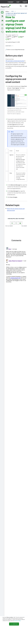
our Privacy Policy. (17, 620)
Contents (8, 45)
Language (10, 2)
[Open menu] (26, 6)
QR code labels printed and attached (15, 61)
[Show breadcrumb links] (12, 11)
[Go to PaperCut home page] (6, 6)
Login (17, 2)
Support (25, 2)
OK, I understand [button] (14, 624)
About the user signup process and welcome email (15, 209)
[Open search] (21, 6)
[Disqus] (16, 265)
